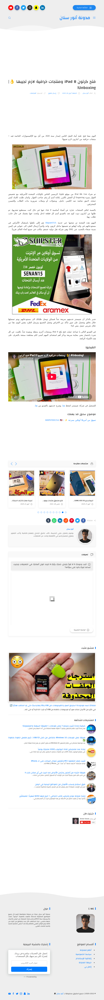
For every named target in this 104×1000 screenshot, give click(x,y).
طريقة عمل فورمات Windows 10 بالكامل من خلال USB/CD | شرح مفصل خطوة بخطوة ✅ (46, 739)
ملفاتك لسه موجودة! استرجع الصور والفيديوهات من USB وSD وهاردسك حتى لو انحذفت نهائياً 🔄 (53, 705)
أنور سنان (59, 993)
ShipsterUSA (50, 223)
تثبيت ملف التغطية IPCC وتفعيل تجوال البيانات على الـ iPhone (58, 761)
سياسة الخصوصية (83, 954)
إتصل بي (87, 967)
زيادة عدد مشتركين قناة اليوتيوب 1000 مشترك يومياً (61, 749)
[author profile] (85, 535)
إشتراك (29, 969)
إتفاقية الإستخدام (83, 958)
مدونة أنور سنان (75, 17)
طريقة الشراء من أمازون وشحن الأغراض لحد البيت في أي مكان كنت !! (55, 773)
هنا (64, 405)
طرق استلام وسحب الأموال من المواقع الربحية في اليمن (60, 784)
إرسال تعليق (52, 93)
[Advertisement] (52, 56)
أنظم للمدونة (85, 950)
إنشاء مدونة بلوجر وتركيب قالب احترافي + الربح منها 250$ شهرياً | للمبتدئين (52, 796)
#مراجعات (33, 93)
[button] (83, 520)
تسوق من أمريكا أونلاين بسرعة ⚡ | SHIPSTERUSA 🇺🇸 (70, 420)
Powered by (32, 977)
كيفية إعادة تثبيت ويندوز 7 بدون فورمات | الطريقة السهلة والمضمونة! (54, 726)
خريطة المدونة (85, 962)
